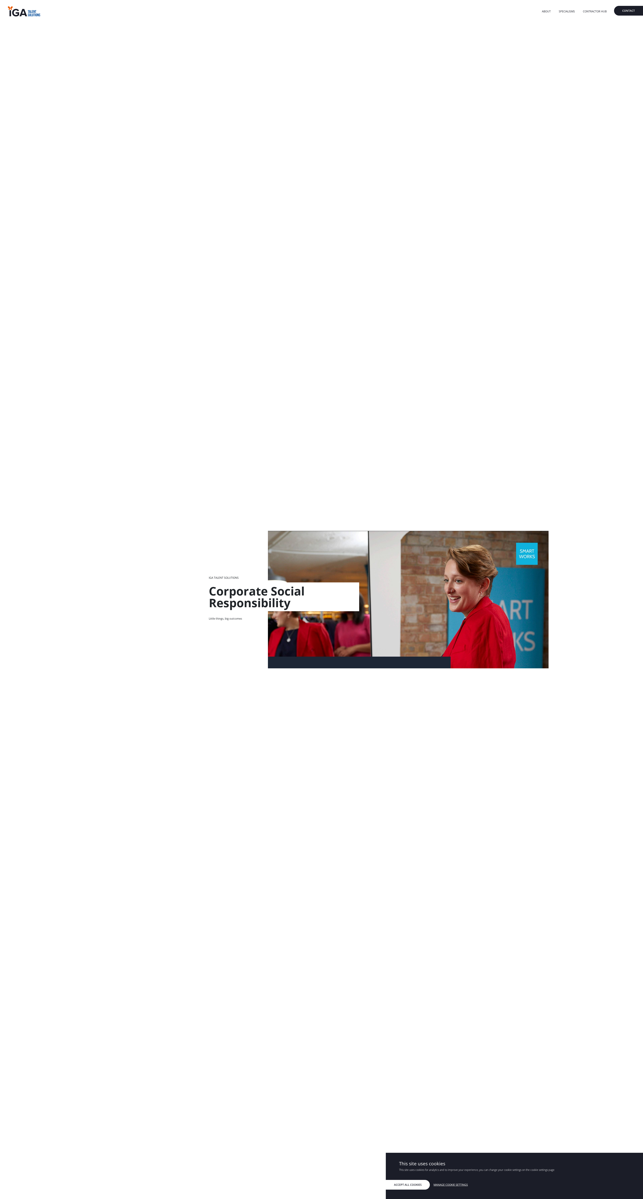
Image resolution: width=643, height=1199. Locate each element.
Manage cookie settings (451, 1185)
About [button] (546, 11)
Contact (628, 11)
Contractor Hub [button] (595, 11)
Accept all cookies (408, 1185)
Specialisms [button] (567, 11)
